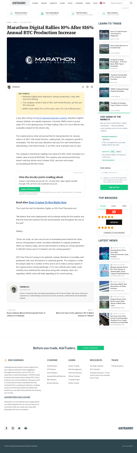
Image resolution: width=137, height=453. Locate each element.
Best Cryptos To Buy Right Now (47, 202)
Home (9, 22)
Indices (44, 3)
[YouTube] (26, 428)
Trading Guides (74, 379)
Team (95, 3)
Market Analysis (117, 366)
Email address (105, 168)
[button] (102, 3)
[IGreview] (106, 217)
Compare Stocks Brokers (114, 233)
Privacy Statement (32, 446)
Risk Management (75, 369)
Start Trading (90, 348)
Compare (79, 3)
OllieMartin (16, 87)
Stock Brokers (52, 366)
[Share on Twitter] (83, 87)
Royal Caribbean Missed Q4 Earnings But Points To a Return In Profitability (26, 313)
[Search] (131, 3)
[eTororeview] (106, 227)
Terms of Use (14, 446)
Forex (114, 206)
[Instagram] (13, 428)
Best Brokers (52, 379)
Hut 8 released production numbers (52, 118)
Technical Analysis (75, 373)
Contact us (7, 446)
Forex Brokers (52, 373)
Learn (62, 3)
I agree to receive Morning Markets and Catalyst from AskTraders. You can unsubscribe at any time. (115, 180)
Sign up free (114, 187)
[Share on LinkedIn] (87, 87)
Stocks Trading (73, 366)
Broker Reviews (53, 383)
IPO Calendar (95, 369)
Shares (35, 3)
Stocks (103, 206)
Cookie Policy (22, 446)
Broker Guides (73, 383)
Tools (70, 3)
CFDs (124, 206)
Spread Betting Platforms (56, 376)
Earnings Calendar (96, 366)
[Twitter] (19, 428)
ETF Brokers (51, 369)
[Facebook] (6, 428)
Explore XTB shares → (29, 189)
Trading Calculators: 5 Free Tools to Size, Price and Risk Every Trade (100, 375)
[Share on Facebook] (92, 87)
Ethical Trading (73, 376)
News (88, 3)
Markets (53, 3)
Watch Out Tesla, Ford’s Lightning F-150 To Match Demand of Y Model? (75, 313)
